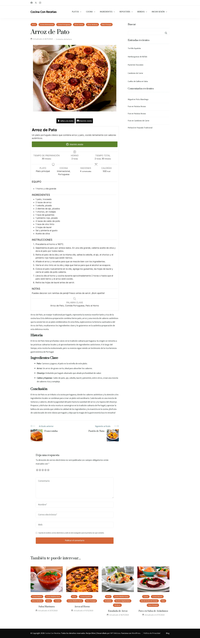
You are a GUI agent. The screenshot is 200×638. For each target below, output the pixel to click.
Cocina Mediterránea (53, 596)
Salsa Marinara (47, 606)
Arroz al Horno (82, 606)
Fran (129, 120)
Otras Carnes (78, 24)
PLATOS (75, 12)
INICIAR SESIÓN (158, 12)
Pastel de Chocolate (135, 65)
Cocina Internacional (46, 24)
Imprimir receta (85, 120)
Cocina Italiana (37, 596)
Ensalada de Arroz (117, 611)
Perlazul (131, 127)
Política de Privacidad (152, 633)
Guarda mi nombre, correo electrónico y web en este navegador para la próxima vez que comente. (71, 533)
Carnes (146, 596)
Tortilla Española (134, 48)
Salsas (48, 601)
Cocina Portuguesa (64, 24)
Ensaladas (108, 601)
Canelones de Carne (135, 73)
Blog (167, 633)
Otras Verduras (92, 24)
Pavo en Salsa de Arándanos (153, 611)
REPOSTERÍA (125, 12)
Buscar (132, 24)
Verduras (117, 605)
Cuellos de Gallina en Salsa (138, 81)
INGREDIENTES (106, 12)
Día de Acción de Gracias (149, 601)
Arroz (34, 24)
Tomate (57, 601)
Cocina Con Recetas (44, 12)
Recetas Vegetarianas (123, 601)
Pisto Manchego (142, 99)
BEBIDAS (141, 12)
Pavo (163, 601)
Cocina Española (85, 596)
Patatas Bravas (140, 106)
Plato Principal (106, 24)
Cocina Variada (157, 596)
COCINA (89, 12)
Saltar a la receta (67, 120)
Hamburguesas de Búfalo (137, 56)
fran (129, 106)
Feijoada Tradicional (144, 127)
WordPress (136, 633)
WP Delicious (115, 633)
